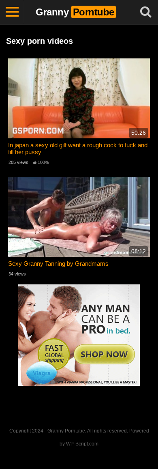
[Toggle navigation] (12, 12)
